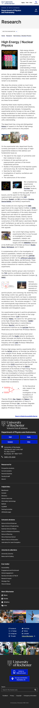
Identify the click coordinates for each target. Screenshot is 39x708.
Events (6, 599)
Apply (23, 2)
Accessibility (5, 567)
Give (30, 2)
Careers (10, 442)
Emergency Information (30, 695)
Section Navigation (9, 31)
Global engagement (7, 573)
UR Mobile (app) (6, 512)
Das (14, 399)
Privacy (12, 695)
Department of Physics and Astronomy (11, 11)
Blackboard (4, 490)
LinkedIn (26, 633)
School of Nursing (6, 534)
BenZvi (11, 325)
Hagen (18, 399)
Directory (4, 496)
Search (3, 686)
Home (3, 35)
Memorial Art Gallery (7, 556)
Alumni (3, 479)
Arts (5, 605)
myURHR (4, 506)
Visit (27, 2)
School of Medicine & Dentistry (10, 531)
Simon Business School (8, 537)
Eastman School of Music (9, 529)
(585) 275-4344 (9, 457)
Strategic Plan (5, 581)
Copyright (18, 695)
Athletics (6, 602)
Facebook (13, 628)
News (5, 595)
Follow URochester (27, 636)
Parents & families (6, 473)
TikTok (26, 631)
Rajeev (26, 399)
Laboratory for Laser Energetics (10, 542)
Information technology (8, 501)
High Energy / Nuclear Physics (22, 35)
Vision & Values (6, 584)
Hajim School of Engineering (9, 526)
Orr (18, 403)
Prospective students (7, 468)
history (3, 126)
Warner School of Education (9, 539)
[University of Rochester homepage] (8, 2)
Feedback (5, 695)
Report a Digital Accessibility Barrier (26, 416)
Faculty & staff (5, 476)
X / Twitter (14, 631)
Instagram (14, 633)
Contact (3, 493)
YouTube (26, 628)
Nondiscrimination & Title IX (9, 576)
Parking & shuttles (6, 509)
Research (9, 35)
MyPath (3, 504)
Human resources (6, 498)
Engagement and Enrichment (10, 570)
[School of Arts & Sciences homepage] (14, 425)
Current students (6, 471)
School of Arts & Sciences (10, 8)
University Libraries (7, 553)
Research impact (6, 578)
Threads (13, 636)
